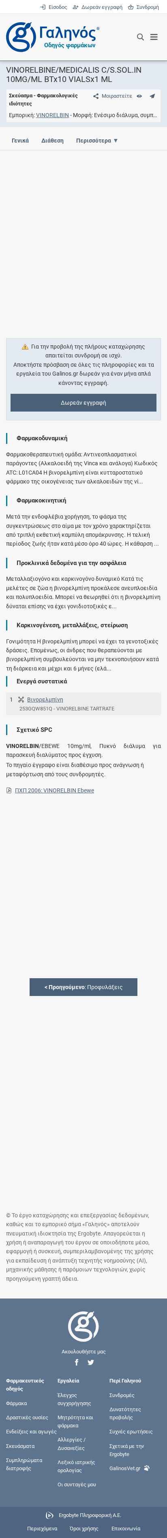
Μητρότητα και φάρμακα (75, 1421)
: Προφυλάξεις (84, 987)
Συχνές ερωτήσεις (131, 1432)
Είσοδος (57, 7)
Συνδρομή (146, 7)
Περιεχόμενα (42, 1528)
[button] (76, 1362)
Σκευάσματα (20, 1446)
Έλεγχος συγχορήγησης (74, 1399)
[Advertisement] (83, 239)
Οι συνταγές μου (77, 1484)
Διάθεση (52, 140)
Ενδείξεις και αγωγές (31, 1432)
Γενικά (20, 140)
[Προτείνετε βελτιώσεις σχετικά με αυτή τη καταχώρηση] (152, 96)
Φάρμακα (16, 1403)
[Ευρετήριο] (139, 96)
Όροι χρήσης (84, 1528)
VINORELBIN (52, 115)
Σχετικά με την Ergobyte (126, 1450)
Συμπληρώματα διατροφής (24, 1464)
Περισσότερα (93, 140)
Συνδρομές (122, 1395)
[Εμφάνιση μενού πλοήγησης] (154, 37)
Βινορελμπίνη (45, 699)
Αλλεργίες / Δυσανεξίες (72, 1444)
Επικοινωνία (125, 1528)
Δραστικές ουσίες (27, 1417)
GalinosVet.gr (124, 1468)
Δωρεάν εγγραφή (101, 7)
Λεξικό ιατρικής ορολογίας (76, 1466)
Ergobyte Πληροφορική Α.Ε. (90, 1516)
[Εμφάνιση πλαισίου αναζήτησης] (140, 37)
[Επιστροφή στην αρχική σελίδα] (83, 1334)
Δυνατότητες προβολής (125, 1413)
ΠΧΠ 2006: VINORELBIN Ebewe (54, 790)
